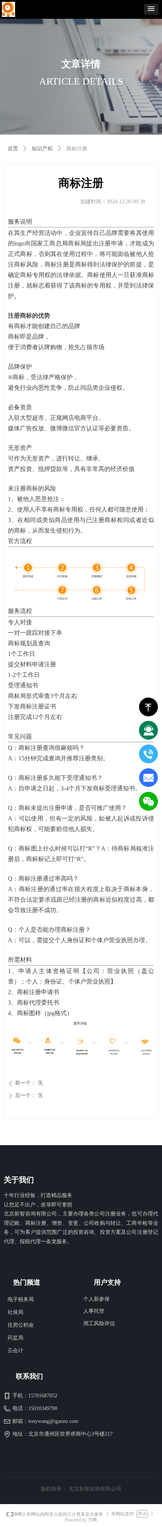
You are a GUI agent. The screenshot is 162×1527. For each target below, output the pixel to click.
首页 (13, 148)
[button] (151, 9)
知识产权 (42, 148)
